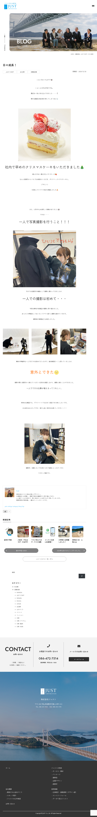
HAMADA (19, 592)
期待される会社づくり (14, 792)
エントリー (56, 795)
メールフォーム (79, 659)
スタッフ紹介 (11, 795)
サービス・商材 (58, 771)
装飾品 (55, 777)
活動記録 (77, 54)
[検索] (82, 576)
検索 (13, 572)
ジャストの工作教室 (14, 798)
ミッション (20, 615)
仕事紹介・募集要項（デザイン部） (65, 792)
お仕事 (19, 607)
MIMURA (19, 598)
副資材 (55, 784)
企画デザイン (57, 781)
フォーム (63, 795)
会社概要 (9, 789)
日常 (18, 618)
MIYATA (19, 601)
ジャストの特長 (56, 768)
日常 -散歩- (20, 624)
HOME (72, 54)
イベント (19, 612)
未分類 (16, 587)
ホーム (8, 768)
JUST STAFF (84, 54)
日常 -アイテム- (21, 621)
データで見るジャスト (60, 798)
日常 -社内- (20, 626)
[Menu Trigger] (93, 5)
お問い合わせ (10, 804)
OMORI (19, 604)
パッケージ (56, 774)
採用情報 (54, 789)
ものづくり (20, 609)
